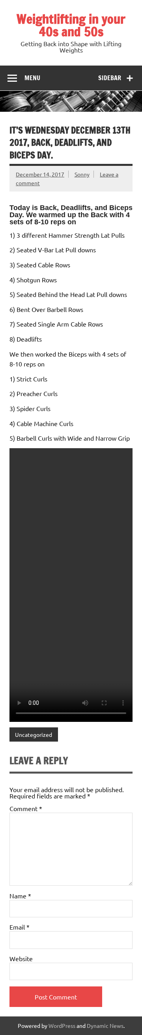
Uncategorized (33, 734)
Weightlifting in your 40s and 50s (71, 25)
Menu (32, 77)
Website (21, 958)
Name (20, 895)
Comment (25, 808)
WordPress (62, 1025)
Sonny (82, 174)
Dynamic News (105, 1025)
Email (19, 927)
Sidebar (109, 77)
